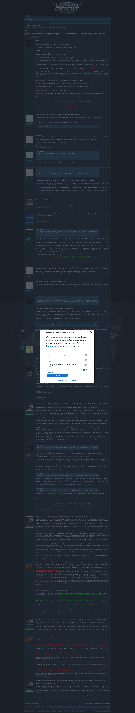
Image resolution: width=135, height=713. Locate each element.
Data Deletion (60, 380)
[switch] (85, 355)
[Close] (91, 332)
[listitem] (67, 352)
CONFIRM (57, 375)
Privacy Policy (75, 380)
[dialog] (67, 356)
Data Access (67, 380)
